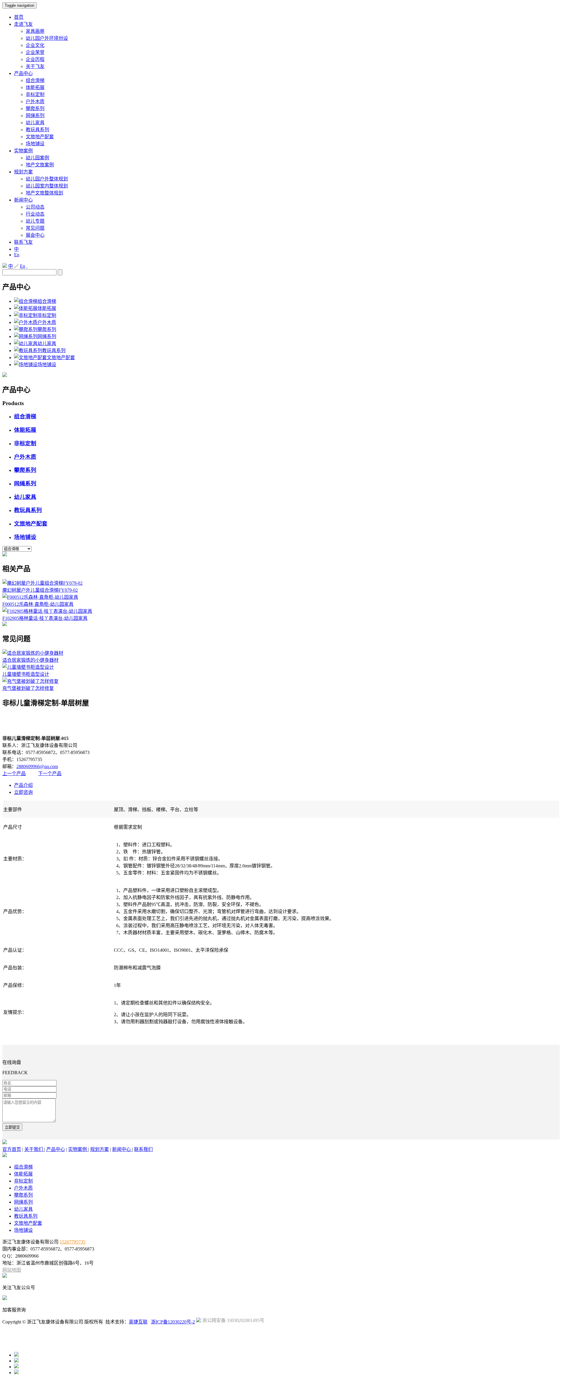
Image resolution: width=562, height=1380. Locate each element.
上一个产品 (14, 773)
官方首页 (11, 1149)
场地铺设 (35, 143)
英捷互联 (138, 1321)
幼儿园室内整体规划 (47, 185)
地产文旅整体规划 (44, 192)
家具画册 (35, 31)
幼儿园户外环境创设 (47, 38)
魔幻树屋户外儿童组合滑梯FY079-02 (40, 590)
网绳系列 (35, 115)
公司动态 (35, 206)
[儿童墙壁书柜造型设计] (28, 667)
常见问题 (35, 228)
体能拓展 (35, 87)
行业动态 (35, 213)
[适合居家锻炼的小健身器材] (32, 653)
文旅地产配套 (40, 136)
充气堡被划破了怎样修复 (28, 688)
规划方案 (23, 171)
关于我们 (34, 1149)
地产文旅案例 (40, 164)
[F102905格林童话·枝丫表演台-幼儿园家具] (47, 611)
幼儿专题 (35, 221)
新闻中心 (23, 199)
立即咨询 (23, 792)
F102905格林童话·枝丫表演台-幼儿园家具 (45, 618)
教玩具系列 (37, 129)
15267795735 (72, 1241)
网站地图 (11, 1270)
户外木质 (35, 101)
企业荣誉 (35, 52)
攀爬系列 (35, 108)
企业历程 (35, 59)
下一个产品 (49, 773)
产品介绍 (23, 785)
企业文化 (35, 45)
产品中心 (23, 73)
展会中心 (35, 235)
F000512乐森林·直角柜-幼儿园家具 (37, 604)
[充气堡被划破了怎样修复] (30, 681)
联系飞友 (23, 242)
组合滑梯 (35, 80)
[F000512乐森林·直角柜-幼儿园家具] (40, 597)
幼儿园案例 (37, 157)
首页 (18, 17)
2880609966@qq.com (37, 766)
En (16, 254)
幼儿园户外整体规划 (47, 178)
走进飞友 (23, 24)
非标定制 (35, 94)
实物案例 (23, 150)
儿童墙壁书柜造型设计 (25, 674)
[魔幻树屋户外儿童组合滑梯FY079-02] (42, 583)
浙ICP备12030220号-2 (173, 1321)
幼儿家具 (35, 122)
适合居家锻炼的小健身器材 (30, 660)
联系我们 (143, 1149)
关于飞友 (35, 66)
